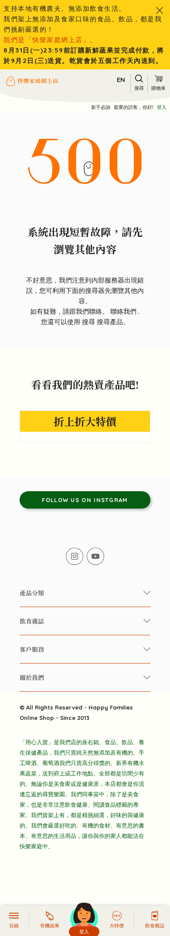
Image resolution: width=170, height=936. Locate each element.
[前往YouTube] (95, 556)
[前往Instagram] (74, 556)
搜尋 (89, 322)
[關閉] (159, 10)
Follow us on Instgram (85, 499)
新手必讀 (100, 107)
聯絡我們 (124, 311)
